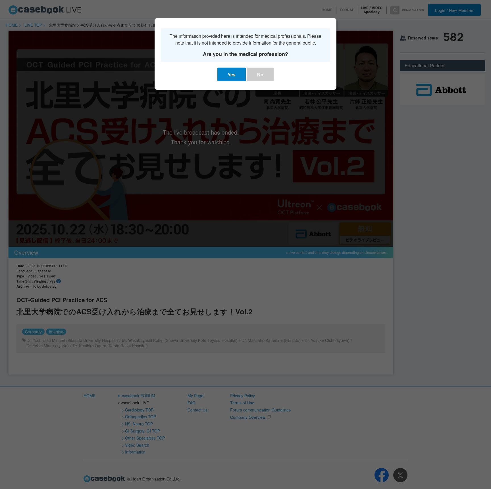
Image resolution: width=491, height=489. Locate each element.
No (260, 74)
